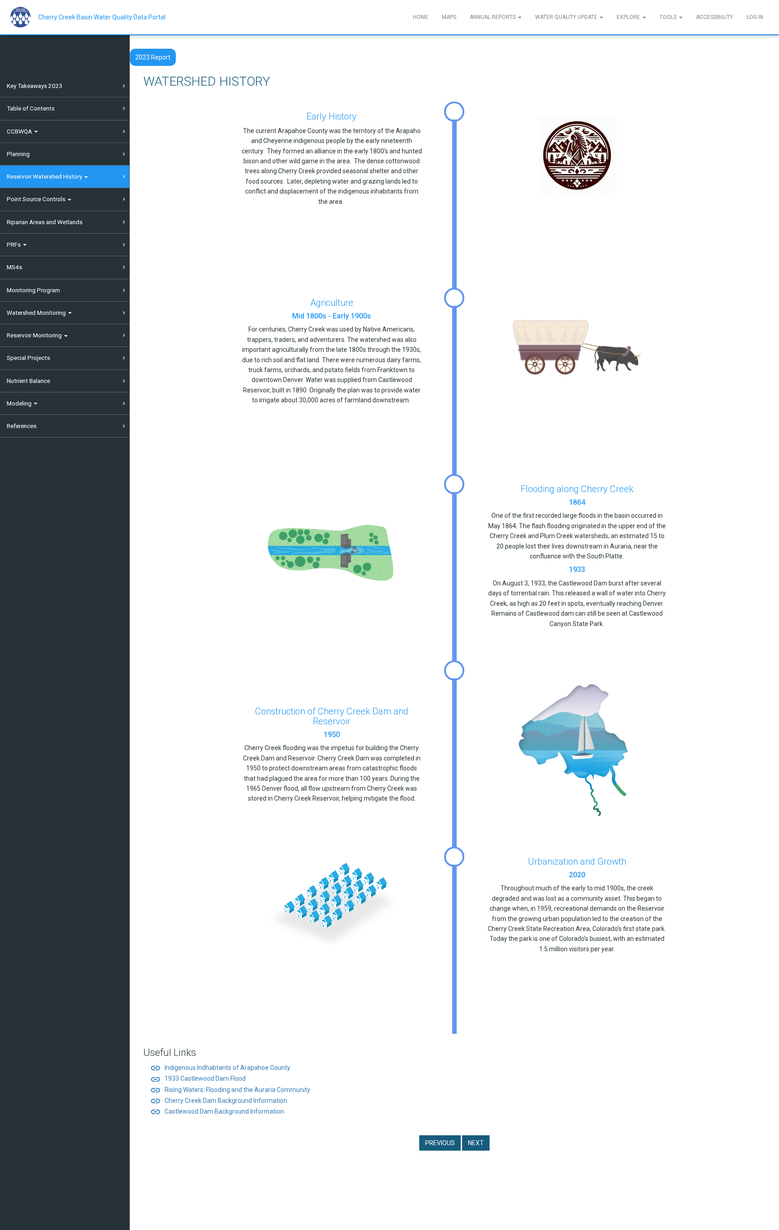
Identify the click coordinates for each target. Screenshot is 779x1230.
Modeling (20, 403)
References (22, 425)
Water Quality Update (567, 17)
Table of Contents (31, 108)
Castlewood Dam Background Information (217, 1111)
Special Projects (28, 357)
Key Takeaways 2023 (35, 85)
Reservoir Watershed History (45, 176)
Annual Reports (493, 17)
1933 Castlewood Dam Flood (198, 1078)
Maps (449, 17)
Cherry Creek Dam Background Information (218, 1100)
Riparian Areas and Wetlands (44, 222)
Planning (18, 153)
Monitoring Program (33, 290)
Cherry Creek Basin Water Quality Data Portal (101, 17)
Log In (755, 17)
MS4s (14, 267)
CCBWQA (20, 131)
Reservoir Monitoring (35, 335)
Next (476, 1143)
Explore (629, 17)
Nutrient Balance (28, 380)
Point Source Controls (37, 199)
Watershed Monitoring (37, 312)
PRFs (14, 244)
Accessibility (714, 17)
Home (420, 17)
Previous (440, 1143)
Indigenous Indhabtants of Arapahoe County (220, 1067)
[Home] (23, 17)
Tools (669, 17)
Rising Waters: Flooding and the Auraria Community (230, 1089)
